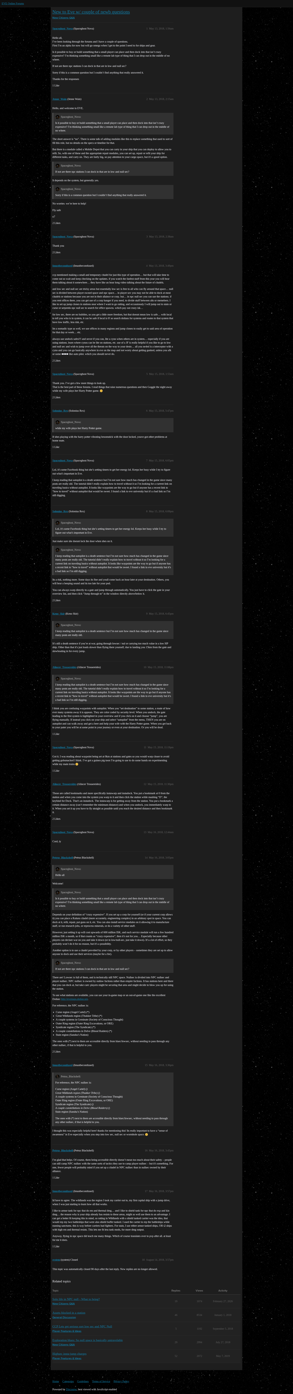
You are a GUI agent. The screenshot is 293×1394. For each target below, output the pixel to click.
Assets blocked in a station (68, 1312)
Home (55, 1381)
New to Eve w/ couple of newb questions (91, 11)
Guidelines (83, 1381)
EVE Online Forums (13, 3)
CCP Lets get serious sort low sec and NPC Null (82, 1326)
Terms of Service (101, 1381)
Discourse (71, 1389)
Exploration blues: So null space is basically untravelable (87, 1340)
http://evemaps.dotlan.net (74, 999)
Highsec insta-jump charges (69, 1353)
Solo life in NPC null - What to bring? (76, 1299)
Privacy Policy (121, 1381)
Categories (68, 1381)
